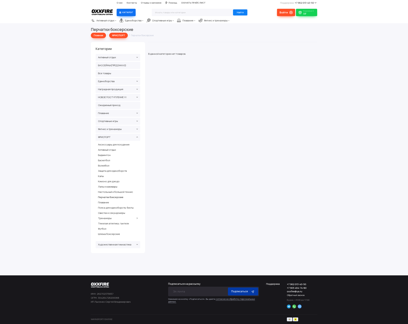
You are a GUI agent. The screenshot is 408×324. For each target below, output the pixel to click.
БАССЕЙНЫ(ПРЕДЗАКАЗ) (112, 65)
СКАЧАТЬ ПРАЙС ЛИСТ (193, 2)
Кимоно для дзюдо (109, 181)
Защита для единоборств (112, 171)
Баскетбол (104, 160)
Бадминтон (104, 155)
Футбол (102, 228)
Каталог (127, 12)
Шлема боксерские (109, 234)
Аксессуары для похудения (113, 144)
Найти (240, 12)
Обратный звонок (296, 295)
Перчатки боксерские (110, 197)
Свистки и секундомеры (111, 213)
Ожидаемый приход (109, 105)
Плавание (187, 20)
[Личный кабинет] (286, 12)
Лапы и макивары (107, 186)
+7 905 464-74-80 (296, 288)
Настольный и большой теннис (115, 192)
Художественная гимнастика (114, 244)
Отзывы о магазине (151, 2)
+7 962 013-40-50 (297, 2)
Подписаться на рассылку (184, 284)
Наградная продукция (110, 89)
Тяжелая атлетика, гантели (113, 223)
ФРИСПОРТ (104, 137)
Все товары (104, 73)
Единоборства (133, 20)
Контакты (132, 2)
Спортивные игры (162, 20)
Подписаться (239, 291)
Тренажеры (105, 218)
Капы (101, 176)
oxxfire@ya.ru (294, 291)
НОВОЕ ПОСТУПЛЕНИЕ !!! (112, 97)
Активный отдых (105, 20)
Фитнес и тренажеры (216, 20)
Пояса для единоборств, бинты (116, 207)
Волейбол (103, 165)
